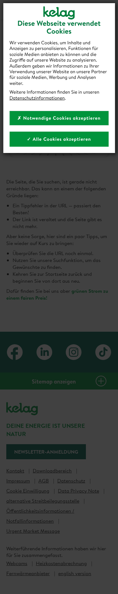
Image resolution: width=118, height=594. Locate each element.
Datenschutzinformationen (37, 98)
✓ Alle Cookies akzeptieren (59, 139)
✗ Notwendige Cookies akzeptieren (59, 118)
